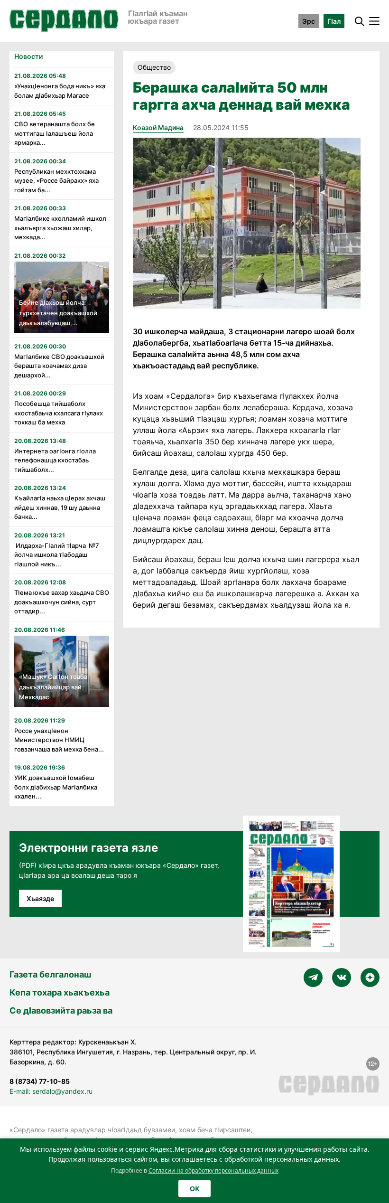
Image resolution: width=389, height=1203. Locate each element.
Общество (154, 67)
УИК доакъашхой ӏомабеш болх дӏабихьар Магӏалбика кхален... (55, 787)
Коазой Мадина (158, 127)
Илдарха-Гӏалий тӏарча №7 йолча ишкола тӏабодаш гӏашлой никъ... (56, 555)
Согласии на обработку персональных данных (213, 1170)
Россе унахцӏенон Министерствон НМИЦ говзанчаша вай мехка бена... (59, 740)
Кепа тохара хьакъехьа (59, 992)
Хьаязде (40, 898)
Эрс (308, 21)
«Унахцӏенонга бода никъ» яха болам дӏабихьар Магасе (59, 90)
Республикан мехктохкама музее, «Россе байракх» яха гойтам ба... (56, 181)
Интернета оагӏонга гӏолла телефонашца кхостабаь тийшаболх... (55, 460)
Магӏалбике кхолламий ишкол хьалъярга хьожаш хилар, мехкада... (60, 228)
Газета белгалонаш (50, 974)
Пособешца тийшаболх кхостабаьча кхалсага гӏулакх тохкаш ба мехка (58, 413)
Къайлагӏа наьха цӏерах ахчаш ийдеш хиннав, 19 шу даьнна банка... (59, 507)
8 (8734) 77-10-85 (39, 1081)
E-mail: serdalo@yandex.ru (51, 1091)
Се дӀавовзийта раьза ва (60, 1010)
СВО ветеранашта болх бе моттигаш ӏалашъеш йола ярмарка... (54, 133)
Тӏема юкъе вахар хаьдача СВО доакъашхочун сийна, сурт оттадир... (61, 602)
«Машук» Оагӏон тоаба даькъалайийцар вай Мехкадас (53, 687)
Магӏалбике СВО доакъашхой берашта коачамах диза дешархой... (59, 366)
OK (194, 1188)
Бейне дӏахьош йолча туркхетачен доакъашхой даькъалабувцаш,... (58, 313)
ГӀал (334, 21)
